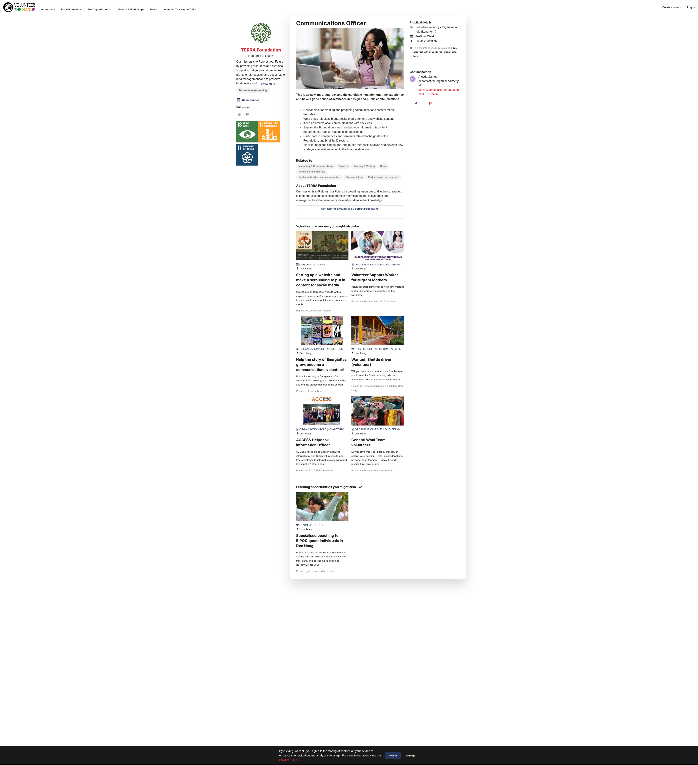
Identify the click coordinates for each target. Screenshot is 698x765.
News (153, 9)
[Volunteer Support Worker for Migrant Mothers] (377, 246)
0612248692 (433, 94)
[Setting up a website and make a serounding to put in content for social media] (322, 246)
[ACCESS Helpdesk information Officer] (322, 411)
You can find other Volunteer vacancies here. (435, 51)
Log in (691, 7)
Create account (671, 7)
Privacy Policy (288, 759)
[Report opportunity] (430, 103)
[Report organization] (247, 115)
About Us (47, 9)
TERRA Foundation (261, 50)
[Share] (416, 103)
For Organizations (99, 9)
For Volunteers (70, 9)
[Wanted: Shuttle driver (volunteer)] (377, 330)
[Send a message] (239, 115)
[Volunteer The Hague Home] (19, 7)
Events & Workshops (131, 9)
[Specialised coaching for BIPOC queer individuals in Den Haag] (322, 506)
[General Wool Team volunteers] (377, 411)
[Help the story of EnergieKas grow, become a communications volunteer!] (322, 330)
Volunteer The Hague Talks (179, 9)
